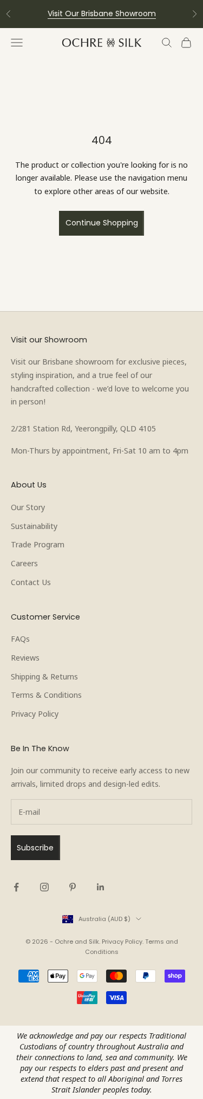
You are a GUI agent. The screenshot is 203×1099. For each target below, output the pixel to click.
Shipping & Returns (44, 676)
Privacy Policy (34, 713)
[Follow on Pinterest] (72, 887)
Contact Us (31, 581)
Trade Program (37, 544)
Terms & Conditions (46, 694)
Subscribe (35, 847)
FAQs (20, 638)
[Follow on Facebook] (16, 887)
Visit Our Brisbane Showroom (102, 13)
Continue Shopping (102, 222)
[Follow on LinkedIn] (100, 887)
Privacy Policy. (122, 941)
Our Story (28, 507)
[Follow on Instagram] (44, 887)
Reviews (25, 657)
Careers (24, 563)
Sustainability (34, 525)
